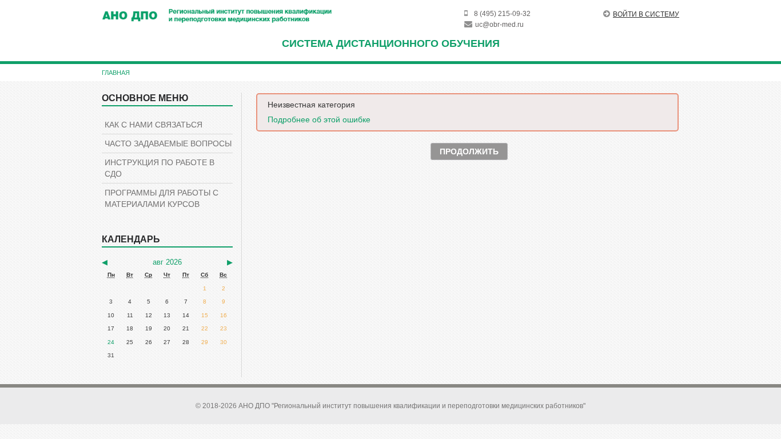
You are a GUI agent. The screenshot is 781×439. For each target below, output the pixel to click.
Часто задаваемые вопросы (168, 143)
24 (110, 342)
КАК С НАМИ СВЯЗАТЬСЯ (153, 124)
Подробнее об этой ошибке (319, 119)
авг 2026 (167, 262)
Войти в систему (646, 14)
